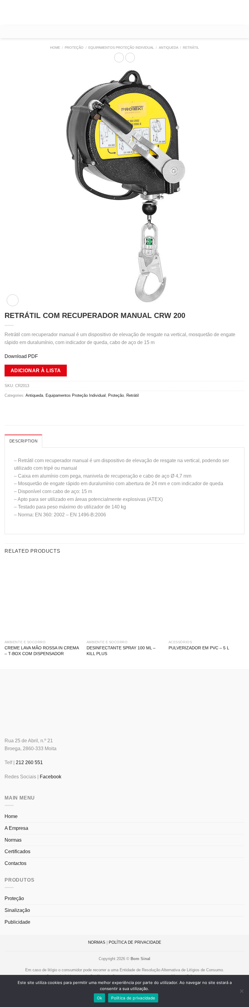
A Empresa (16, 828)
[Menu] (8, 12)
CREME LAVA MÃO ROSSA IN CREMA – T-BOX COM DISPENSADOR (42, 650)
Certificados (17, 851)
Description (23, 441)
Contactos (15, 863)
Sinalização (17, 910)
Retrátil (191, 47)
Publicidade (17, 922)
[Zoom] (13, 300)
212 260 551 (29, 762)
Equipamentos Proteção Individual (121, 47)
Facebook (50, 776)
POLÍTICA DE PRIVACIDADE (135, 942)
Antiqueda (168, 47)
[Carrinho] (124, 31)
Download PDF (21, 356)
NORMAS (96, 942)
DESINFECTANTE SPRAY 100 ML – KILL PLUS (121, 650)
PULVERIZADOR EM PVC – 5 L (199, 647)
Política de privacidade (133, 997)
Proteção (74, 47)
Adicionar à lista (36, 370)
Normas (13, 840)
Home (55, 47)
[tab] (23, 441)
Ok (99, 997)
